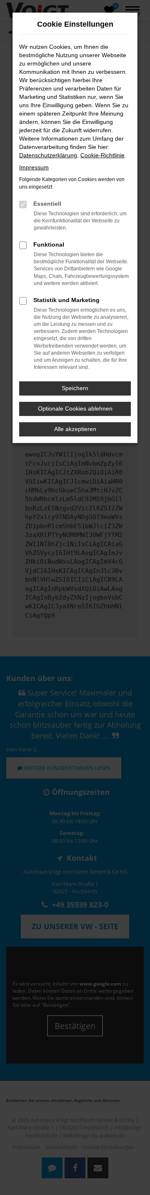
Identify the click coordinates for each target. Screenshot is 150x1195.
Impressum (34, 167)
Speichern (75, 388)
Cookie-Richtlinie (102, 155)
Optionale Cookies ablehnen (75, 408)
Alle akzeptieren (75, 429)
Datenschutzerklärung (48, 155)
